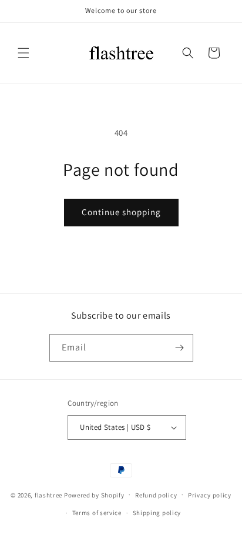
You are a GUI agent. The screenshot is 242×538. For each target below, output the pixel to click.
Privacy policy (209, 495)
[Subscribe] (180, 348)
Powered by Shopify (94, 494)
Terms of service (97, 513)
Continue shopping (121, 212)
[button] (23, 53)
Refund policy (156, 495)
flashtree (48, 494)
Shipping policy (157, 513)
